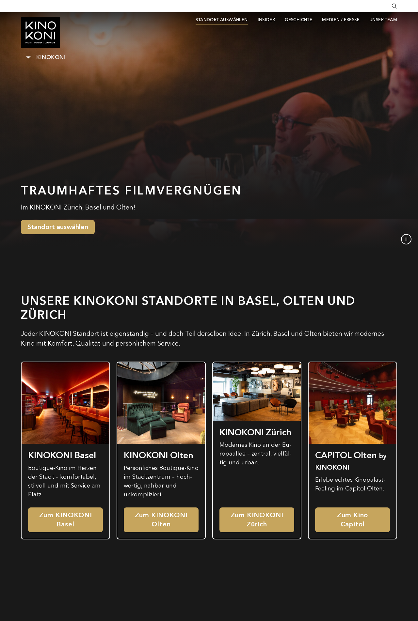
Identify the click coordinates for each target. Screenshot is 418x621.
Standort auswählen (57, 227)
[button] (406, 239)
